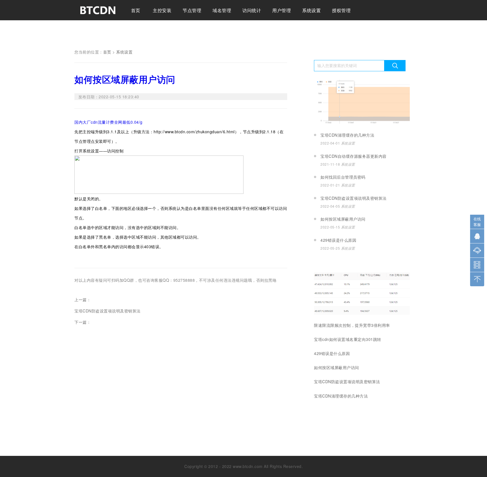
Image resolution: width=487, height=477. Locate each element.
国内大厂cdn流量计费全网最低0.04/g (108, 122)
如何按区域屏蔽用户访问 (124, 79)
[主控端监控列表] (362, 313)
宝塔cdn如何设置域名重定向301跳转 (347, 339)
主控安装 (162, 10)
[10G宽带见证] (362, 123)
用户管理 (281, 10)
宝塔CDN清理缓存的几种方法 (347, 135)
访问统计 (251, 10)
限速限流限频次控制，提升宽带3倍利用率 (352, 325)
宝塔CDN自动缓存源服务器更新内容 (353, 156)
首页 (135, 10)
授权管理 (341, 10)
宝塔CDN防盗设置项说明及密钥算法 (107, 311)
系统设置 (311, 10)
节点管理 (192, 10)
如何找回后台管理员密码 (343, 177)
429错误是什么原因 (338, 240)
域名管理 (221, 10)
